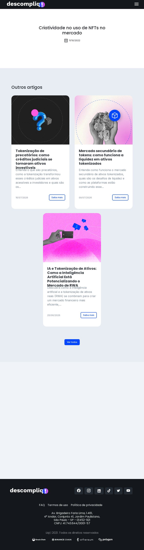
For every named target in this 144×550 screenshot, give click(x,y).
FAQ (42, 505)
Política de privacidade (86, 505)
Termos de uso (58, 505)
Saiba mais (57, 197)
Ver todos (72, 342)
